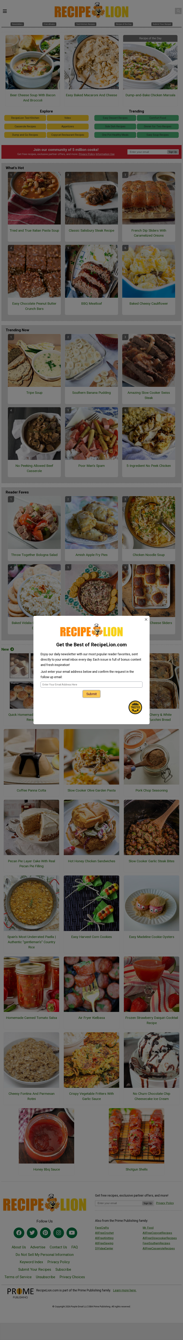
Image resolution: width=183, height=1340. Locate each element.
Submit (91, 694)
